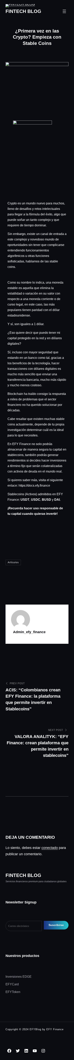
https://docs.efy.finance (34, 485)
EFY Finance (55, 1029)
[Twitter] (18, 1051)
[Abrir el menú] (64, 11)
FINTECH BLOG (23, 11)
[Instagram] (43, 1051)
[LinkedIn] (26, 1051)
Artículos (13, 562)
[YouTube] (34, 1051)
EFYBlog (35, 1029)
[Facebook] (9, 1051)
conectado (49, 848)
